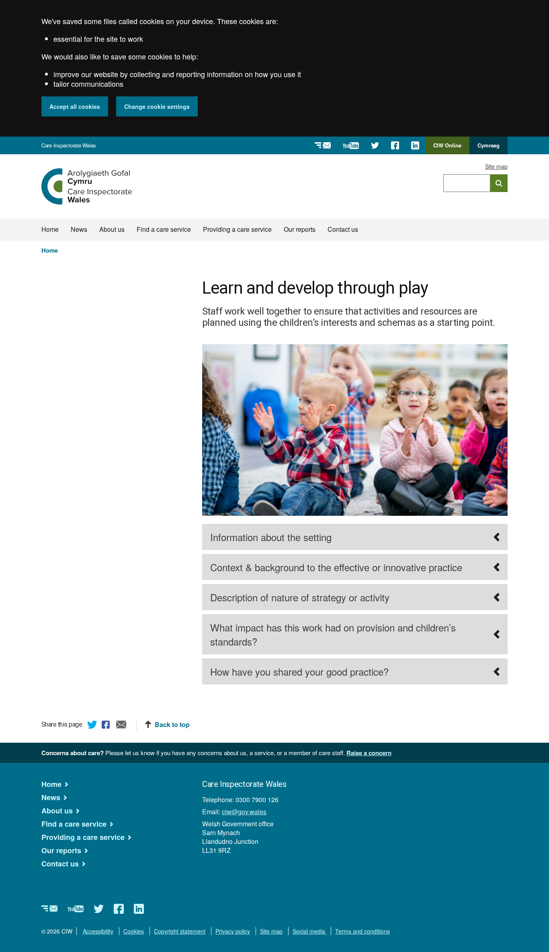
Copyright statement (179, 931)
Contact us (343, 229)
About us (112, 229)
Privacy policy (232, 931)
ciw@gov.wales (244, 811)
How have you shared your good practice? (299, 671)
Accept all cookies (74, 106)
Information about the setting (271, 537)
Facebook (107, 726)
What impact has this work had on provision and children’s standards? (333, 634)
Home (50, 229)
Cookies (133, 931)
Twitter (92, 726)
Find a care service (164, 229)
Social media (310, 931)
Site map (496, 166)
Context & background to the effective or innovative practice (336, 567)
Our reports (299, 229)
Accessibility (98, 931)
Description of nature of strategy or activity (299, 597)
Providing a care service (237, 229)
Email (121, 726)
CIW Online (447, 147)
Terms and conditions (362, 931)
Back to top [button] (172, 725)
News (79, 229)
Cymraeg (488, 145)
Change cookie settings (157, 106)
